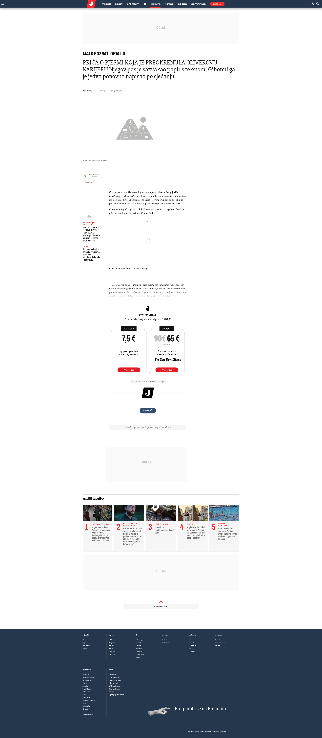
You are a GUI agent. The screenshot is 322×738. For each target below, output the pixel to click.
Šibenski (85, 709)
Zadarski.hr (86, 706)
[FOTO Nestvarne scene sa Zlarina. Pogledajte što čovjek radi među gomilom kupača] (224, 513)
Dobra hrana (86, 692)
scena (218, 635)
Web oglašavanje (114, 686)
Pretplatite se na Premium (200, 709)
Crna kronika (87, 646)
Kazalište (192, 651)
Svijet (84, 643)
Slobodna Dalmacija (89, 678)
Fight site (112, 651)
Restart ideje (166, 643)
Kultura (155, 4)
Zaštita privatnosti (115, 680)
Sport (119, 4)
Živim (84, 703)
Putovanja (139, 651)
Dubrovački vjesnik (89, 700)
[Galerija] (135, 127)
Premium (133, 4)
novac (165, 635)
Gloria (84, 695)
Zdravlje (138, 646)
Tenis (111, 649)
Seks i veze (139, 649)
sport (112, 635)
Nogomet (112, 643)
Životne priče (140, 654)
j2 (136, 635)
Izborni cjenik (113, 683)
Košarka (111, 646)
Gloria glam (86, 698)
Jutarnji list (86, 675)
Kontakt (111, 692)
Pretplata (217, 4)
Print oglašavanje (114, 689)
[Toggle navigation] (2, 3)
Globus (85, 683)
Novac (169, 4)
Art (190, 640)
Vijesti (106, 4)
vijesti (86, 635)
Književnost (192, 646)
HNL (110, 640)
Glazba (191, 649)
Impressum (112, 675)
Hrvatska (85, 640)
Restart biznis (166, 640)
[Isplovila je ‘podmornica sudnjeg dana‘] (161, 513)
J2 (145, 4)
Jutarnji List (91, 91)
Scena (182, 4)
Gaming (138, 657)
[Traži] (317, 4)
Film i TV (191, 643)
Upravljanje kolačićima (116, 695)
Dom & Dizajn (87, 689)
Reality (217, 646)
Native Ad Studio (88, 715)
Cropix (85, 712)
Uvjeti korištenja (114, 678)
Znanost (138, 643)
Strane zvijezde (220, 643)
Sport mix (112, 654)
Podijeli (88, 182)
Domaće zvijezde (220, 640)
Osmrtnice (198, 4)
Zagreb (85, 649)
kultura (192, 635)
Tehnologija (139, 640)
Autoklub (86, 686)
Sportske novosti (88, 680)
